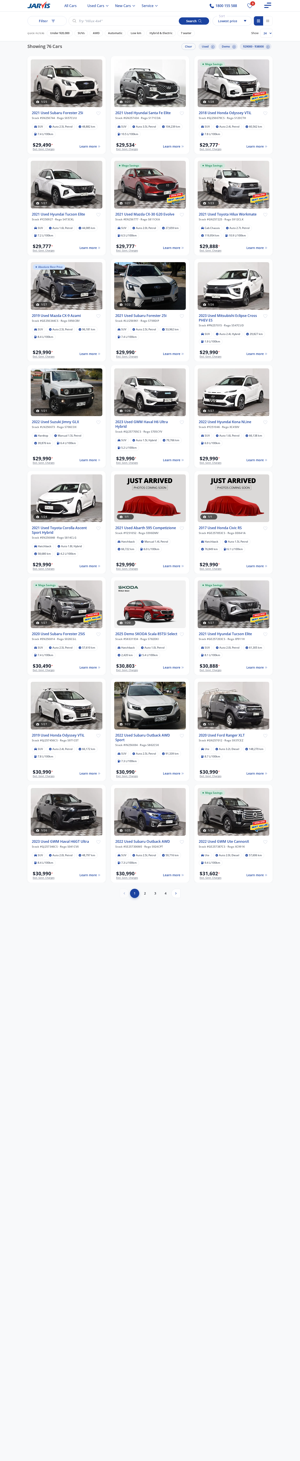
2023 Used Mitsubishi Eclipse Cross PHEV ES (228, 318)
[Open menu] (268, 5)
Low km (136, 33)
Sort (222, 16)
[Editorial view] (267, 21)
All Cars (70, 5)
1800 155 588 (226, 5)
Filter (43, 21)
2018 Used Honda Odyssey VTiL (225, 113)
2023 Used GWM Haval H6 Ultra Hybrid (141, 424)
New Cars (123, 5)
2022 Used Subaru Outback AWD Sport (142, 737)
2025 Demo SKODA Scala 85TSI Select (146, 634)
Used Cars (95, 5)
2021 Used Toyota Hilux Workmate (228, 214)
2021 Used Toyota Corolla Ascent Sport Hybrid (59, 530)
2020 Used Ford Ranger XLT (222, 735)
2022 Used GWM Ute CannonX (224, 841)
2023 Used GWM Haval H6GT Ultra (60, 841)
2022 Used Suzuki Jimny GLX (55, 422)
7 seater (186, 33)
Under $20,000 (59, 33)
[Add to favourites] (98, 113)
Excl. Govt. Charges (43, 149)
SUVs (81, 33)
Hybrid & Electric (161, 33)
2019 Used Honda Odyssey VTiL (58, 735)
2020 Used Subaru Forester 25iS (58, 634)
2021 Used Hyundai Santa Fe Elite (143, 113)
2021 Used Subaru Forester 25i (57, 113)
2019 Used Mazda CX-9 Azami (56, 316)
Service (148, 5)
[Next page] (176, 893)
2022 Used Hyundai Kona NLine (225, 422)
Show (254, 33)
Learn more (88, 146)
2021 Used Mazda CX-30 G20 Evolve (144, 214)
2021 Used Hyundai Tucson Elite (58, 214)
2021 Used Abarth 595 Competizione (145, 528)
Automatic (115, 33)
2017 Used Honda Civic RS (220, 528)
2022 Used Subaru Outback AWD (142, 841)
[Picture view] (258, 21)
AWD (96, 33)
